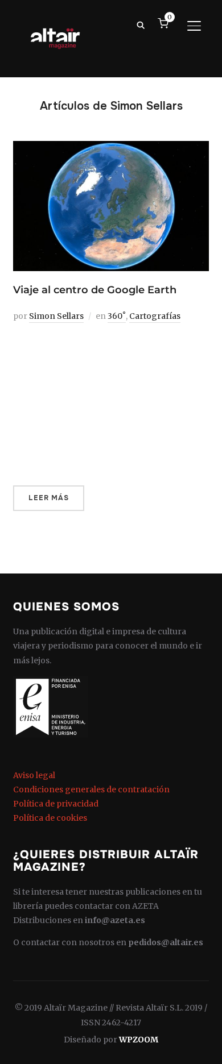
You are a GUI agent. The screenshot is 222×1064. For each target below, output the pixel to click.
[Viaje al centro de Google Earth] (110, 148)
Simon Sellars (56, 316)
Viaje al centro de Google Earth (94, 290)
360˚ (117, 316)
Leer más (48, 497)
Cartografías (154, 316)
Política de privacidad (55, 804)
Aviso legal (34, 775)
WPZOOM (138, 1039)
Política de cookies (50, 818)
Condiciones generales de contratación (91, 789)
